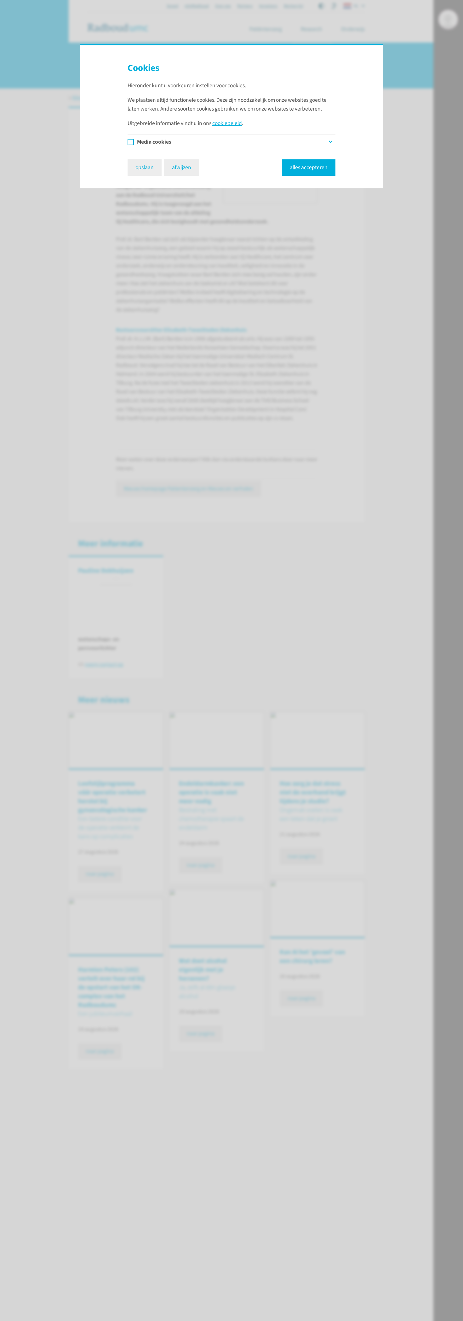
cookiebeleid (227, 123)
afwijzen (181, 167)
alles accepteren (309, 167)
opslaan (144, 167)
